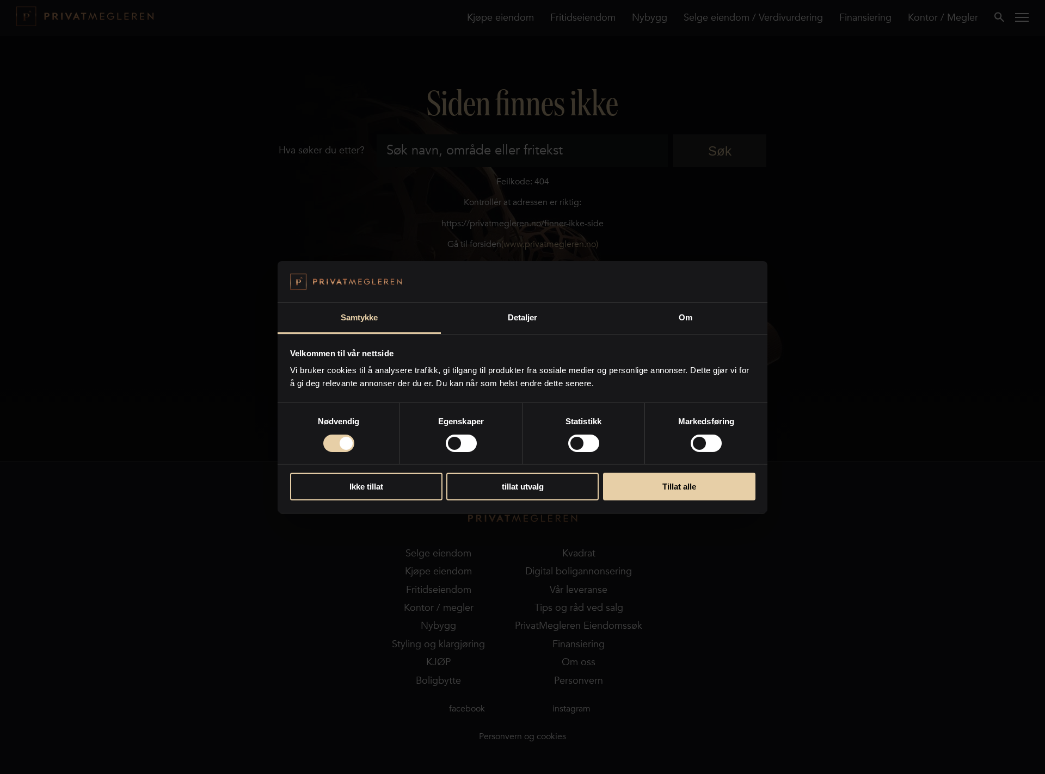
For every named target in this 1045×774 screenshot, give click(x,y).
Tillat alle (679, 486)
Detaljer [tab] (523, 317)
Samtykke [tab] (359, 317)
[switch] (461, 443)
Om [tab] (685, 317)
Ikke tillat (366, 486)
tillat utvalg (523, 486)
